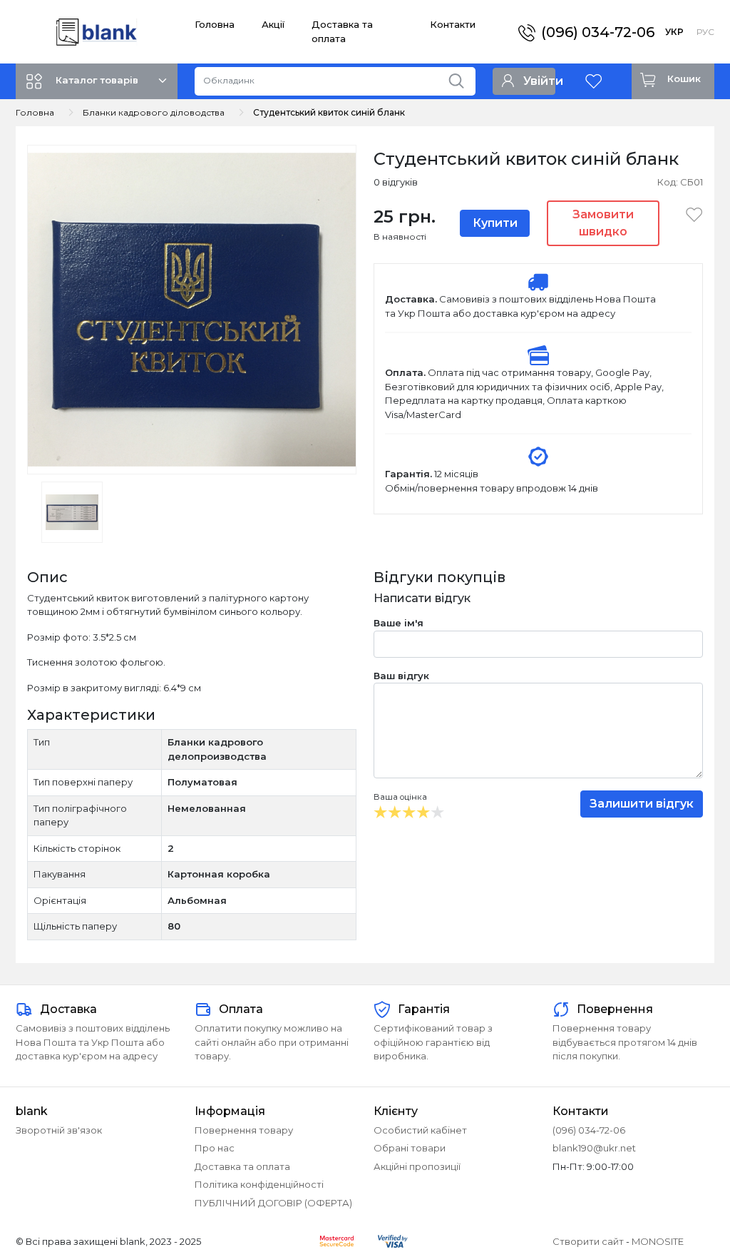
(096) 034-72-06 (597, 32)
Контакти (452, 24)
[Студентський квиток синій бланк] (192, 308)
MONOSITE (658, 1241)
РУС (705, 31)
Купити (495, 223)
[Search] (461, 77)
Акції (273, 24)
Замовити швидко (603, 223)
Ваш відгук (401, 675)
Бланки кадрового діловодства (154, 112)
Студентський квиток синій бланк (329, 112)
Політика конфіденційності (259, 1184)
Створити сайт (588, 1241)
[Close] (681, 1197)
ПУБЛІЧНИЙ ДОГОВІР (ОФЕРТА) (273, 1202)
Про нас (215, 1148)
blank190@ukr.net (594, 1148)
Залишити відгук (642, 803)
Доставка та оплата (242, 1166)
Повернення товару (244, 1130)
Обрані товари (410, 1148)
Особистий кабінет (420, 1130)
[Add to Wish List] (690, 214)
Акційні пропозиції (417, 1166)
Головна (215, 24)
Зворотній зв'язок (59, 1130)
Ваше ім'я (398, 622)
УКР (674, 31)
